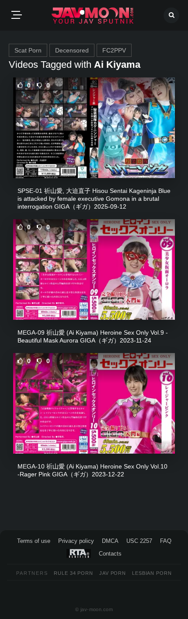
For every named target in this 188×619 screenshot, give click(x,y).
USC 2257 (139, 541)
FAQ (165, 541)
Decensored (72, 50)
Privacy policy (76, 541)
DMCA (110, 541)
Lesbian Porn (152, 573)
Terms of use (33, 541)
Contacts (110, 553)
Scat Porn (28, 50)
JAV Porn (112, 573)
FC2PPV (114, 50)
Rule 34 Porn (73, 573)
